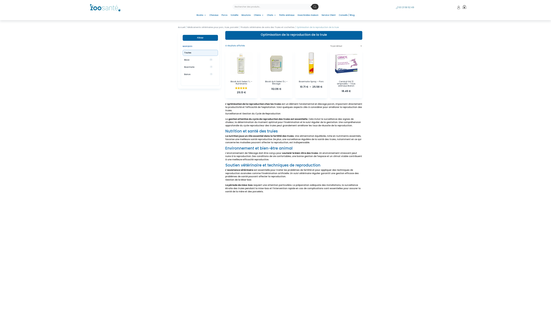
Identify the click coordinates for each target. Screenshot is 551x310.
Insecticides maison (308, 15)
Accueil (181, 27)
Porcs (224, 15)
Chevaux (213, 15)
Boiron (196, 74)
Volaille (234, 15)
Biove (196, 59)
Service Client (329, 15)
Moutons (246, 15)
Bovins (200, 15)
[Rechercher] (315, 7)
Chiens (257, 15)
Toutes (187, 52)
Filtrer (200, 37)
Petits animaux (286, 15)
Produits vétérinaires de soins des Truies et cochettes (267, 27)
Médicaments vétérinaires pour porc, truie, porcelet (213, 27)
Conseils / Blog (347, 15)
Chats (270, 15)
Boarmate (196, 67)
